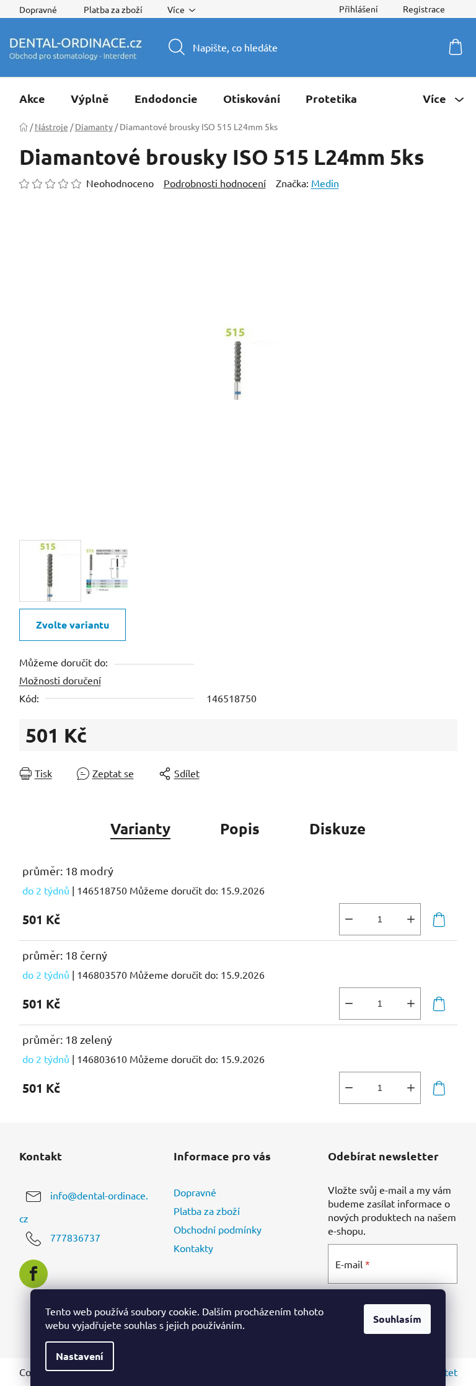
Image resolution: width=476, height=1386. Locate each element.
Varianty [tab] (140, 828)
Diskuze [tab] (337, 828)
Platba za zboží (113, 9)
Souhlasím (397, 1318)
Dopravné (38, 9)
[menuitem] (32, 98)
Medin (325, 183)
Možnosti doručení (60, 680)
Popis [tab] (240, 828)
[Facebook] (33, 1274)
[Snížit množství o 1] (349, 919)
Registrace (424, 8)
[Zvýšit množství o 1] (411, 919)
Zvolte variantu (72, 624)
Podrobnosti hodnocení (215, 183)
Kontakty (193, 1248)
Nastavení (80, 1355)
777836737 (75, 1237)
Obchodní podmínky (218, 1229)
